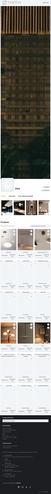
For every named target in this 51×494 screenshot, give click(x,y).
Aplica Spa (42, 314)
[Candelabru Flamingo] (25, 395)
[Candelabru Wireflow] (42, 395)
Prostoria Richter (7, 447)
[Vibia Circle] (8, 239)
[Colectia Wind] (25, 270)
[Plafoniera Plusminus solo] (42, 239)
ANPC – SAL (6, 435)
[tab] (3, 196)
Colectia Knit (8, 345)
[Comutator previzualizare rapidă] (14, 234)
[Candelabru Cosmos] (8, 364)
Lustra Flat (25, 345)
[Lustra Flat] (25, 333)
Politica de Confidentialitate (9, 430)
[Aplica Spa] (42, 301)
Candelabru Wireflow (42, 408)
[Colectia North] (25, 301)
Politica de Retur (7, 431)
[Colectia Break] (8, 270)
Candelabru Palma (25, 376)
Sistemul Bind (25, 252)
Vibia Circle (8, 252)
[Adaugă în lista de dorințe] (14, 231)
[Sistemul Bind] (25, 239)
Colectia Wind (25, 283)
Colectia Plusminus (42, 376)
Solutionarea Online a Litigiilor (10, 437)
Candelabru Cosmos (8, 376)
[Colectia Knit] (8, 333)
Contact (5, 439)
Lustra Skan (8, 408)
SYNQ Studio (45, 491)
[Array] (42, 333)
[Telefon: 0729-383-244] (3, 459)
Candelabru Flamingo (25, 408)
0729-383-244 (8, 460)
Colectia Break (8, 283)
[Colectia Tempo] (8, 301)
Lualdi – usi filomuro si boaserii (10, 446)
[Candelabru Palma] (25, 364)
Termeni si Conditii (7, 428)
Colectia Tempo (8, 314)
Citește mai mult (12, 255)
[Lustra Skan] (8, 395)
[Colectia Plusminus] (42, 364)
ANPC (4, 433)
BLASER (18, 483)
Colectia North (25, 314)
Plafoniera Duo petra (42, 283)
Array (42, 345)
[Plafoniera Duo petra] (42, 270)
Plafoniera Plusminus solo (42, 252)
